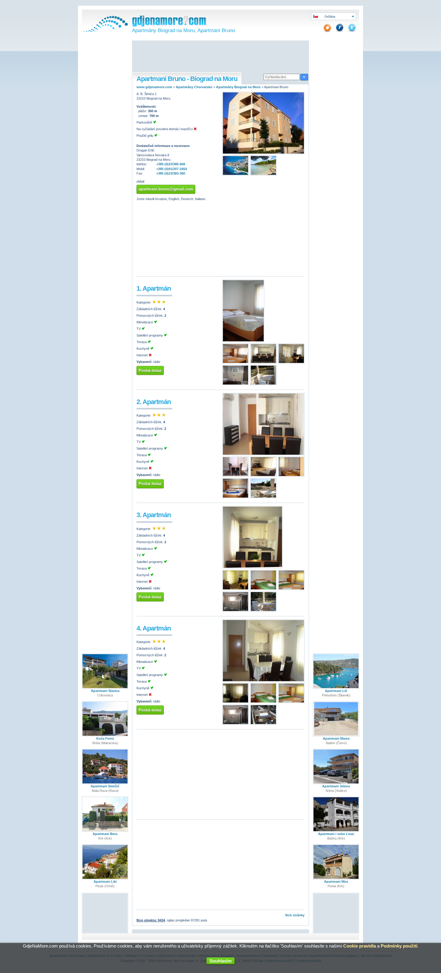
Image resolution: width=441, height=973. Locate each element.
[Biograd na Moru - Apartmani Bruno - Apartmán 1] (243, 341)
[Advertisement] (220, 57)
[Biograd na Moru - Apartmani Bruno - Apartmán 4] (263, 680)
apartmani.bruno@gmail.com (166, 189)
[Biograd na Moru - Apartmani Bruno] (263, 153)
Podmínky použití (399, 945)
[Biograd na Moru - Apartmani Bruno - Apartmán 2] (263, 454)
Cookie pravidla (359, 945)
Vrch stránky (294, 915)
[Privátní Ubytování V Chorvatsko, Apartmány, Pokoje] (105, 30)
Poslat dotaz (150, 370)
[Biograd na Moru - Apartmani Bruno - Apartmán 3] (252, 567)
